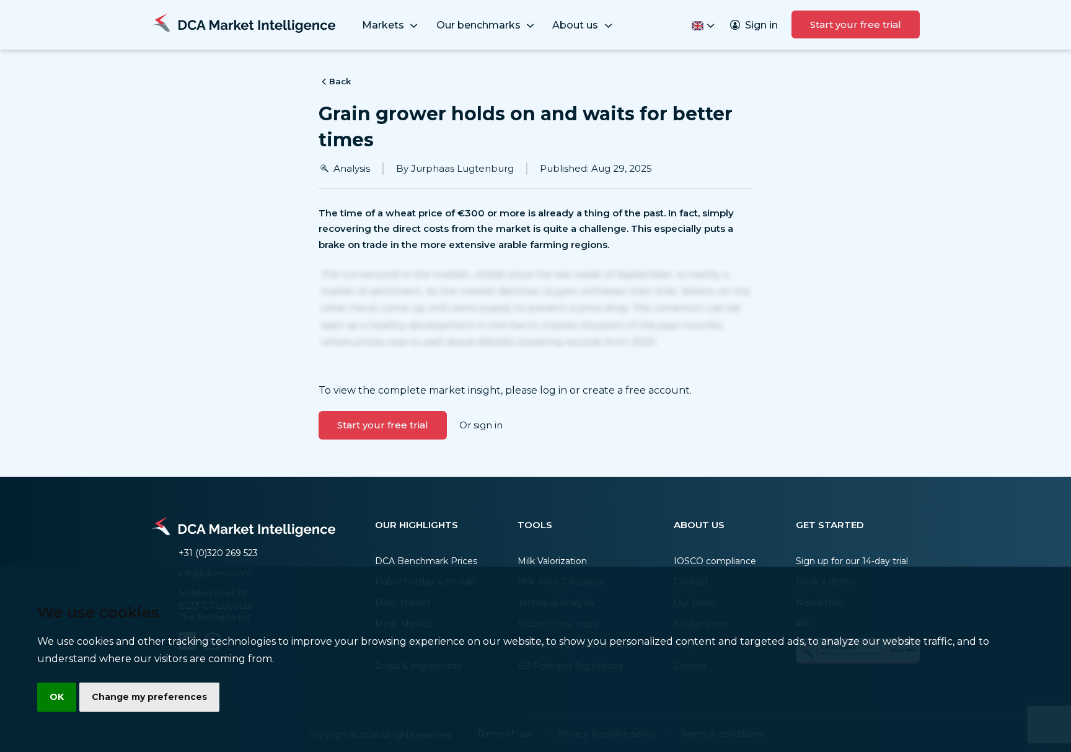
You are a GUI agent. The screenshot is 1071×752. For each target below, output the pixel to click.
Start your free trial (855, 24)
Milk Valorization (552, 561)
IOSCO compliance (715, 561)
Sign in (761, 25)
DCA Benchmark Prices (426, 561)
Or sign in (481, 425)
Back (340, 81)
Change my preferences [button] (149, 696)
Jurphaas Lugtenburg (462, 168)
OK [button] (57, 696)
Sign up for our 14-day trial (852, 561)
